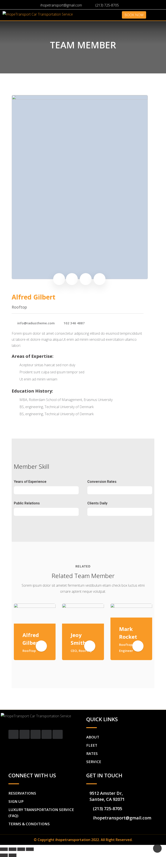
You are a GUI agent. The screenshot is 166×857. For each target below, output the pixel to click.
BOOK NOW (134, 15)
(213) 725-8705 (107, 5)
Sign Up (16, 801)
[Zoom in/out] (30, 849)
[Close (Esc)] (4, 849)
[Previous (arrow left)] (4, 855)
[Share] (12, 849)
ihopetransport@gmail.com (61, 5)
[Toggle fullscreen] (21, 849)
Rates (92, 753)
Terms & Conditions (29, 823)
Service (93, 761)
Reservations (22, 793)
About (92, 737)
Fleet (91, 745)
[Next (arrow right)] (12, 855)
